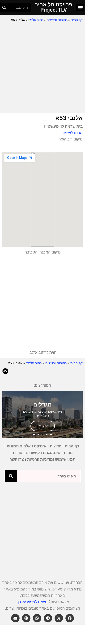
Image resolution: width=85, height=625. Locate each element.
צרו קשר (17, 459)
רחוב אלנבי (35, 20)
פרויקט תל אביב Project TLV (53, 7)
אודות (17, 452)
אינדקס (40, 446)
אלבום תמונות (19, 446)
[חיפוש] (4, 7)
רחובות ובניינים (57, 20)
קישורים (33, 452)
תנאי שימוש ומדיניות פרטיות (51, 459)
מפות (68, 452)
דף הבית (77, 20)
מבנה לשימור (72, 133)
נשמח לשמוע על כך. (31, 602)
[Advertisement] (42, 67)
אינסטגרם (51, 452)
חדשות (55, 446)
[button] (80, 7)
